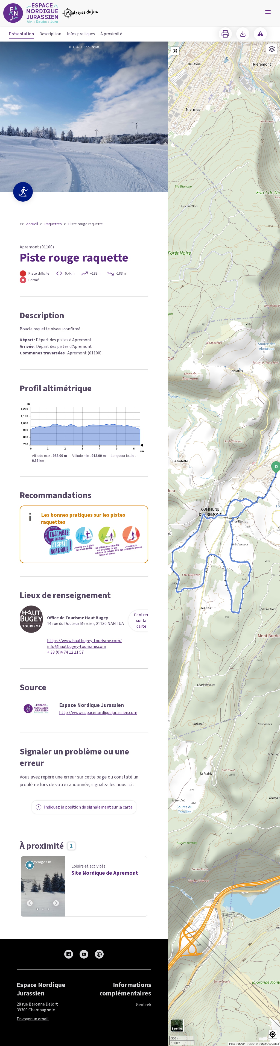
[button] (273, 1034)
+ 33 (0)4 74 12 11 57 (65, 652)
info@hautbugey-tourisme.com (76, 647)
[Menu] (268, 12)
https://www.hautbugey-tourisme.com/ (84, 641)
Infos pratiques (81, 34)
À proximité (111, 34)
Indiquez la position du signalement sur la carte (88, 807)
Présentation (21, 34)
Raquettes (53, 224)
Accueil (32, 224)
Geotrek (143, 1005)
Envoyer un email (33, 1019)
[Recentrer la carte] (175, 51)
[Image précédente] (30, 886)
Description (50, 34)
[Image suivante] (56, 886)
